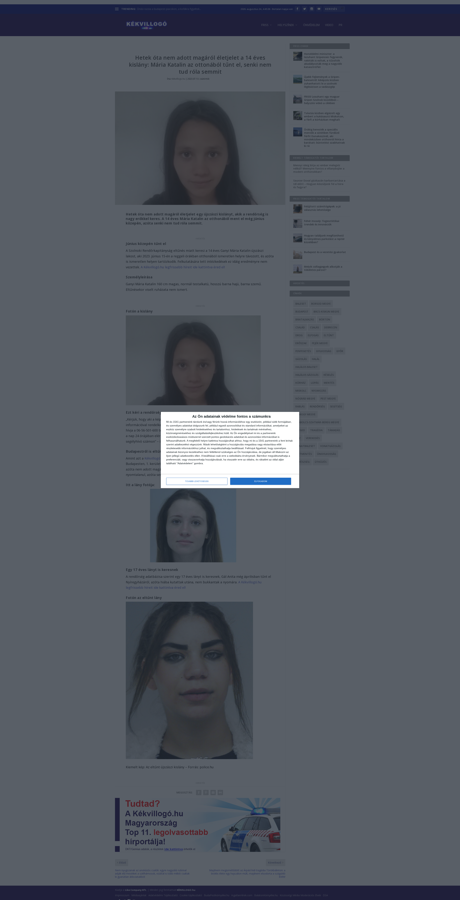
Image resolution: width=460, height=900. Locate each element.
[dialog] (230, 450)
